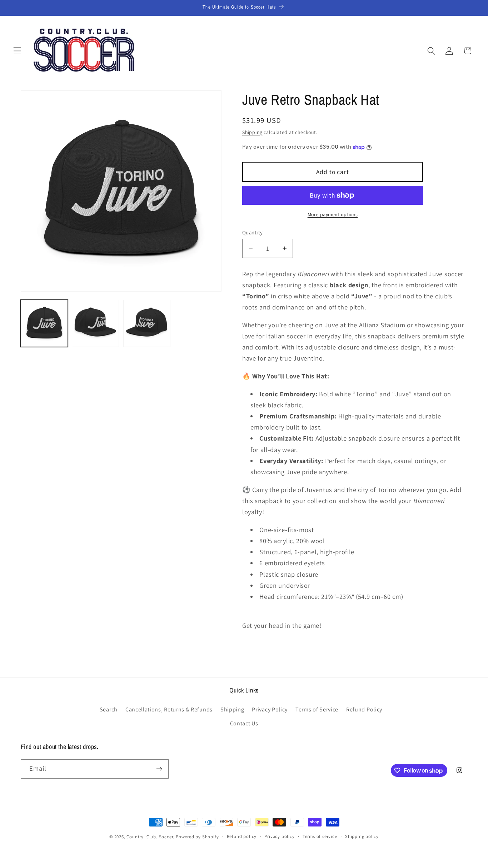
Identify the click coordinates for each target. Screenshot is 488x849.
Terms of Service (316, 709)
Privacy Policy (270, 709)
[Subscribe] (159, 769)
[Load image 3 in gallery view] (146, 323)
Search (109, 709)
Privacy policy (279, 836)
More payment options (333, 215)
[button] (17, 51)
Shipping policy (362, 836)
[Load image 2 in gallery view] (95, 323)
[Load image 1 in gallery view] (44, 323)
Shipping (252, 132)
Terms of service (320, 836)
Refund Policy (364, 709)
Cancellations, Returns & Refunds (169, 709)
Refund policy (242, 836)
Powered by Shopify (197, 837)
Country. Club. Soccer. (150, 837)
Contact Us (244, 723)
